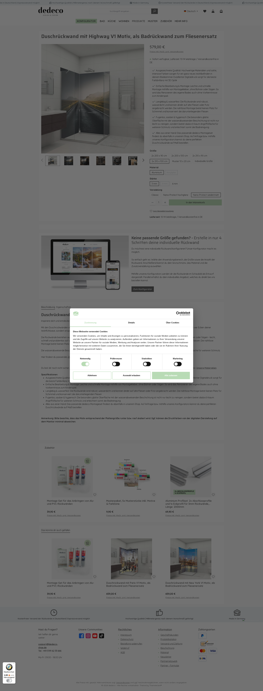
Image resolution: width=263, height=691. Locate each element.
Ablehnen (92, 375)
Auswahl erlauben (131, 375)
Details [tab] (131, 322)
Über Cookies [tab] (172, 322)
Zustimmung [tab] (90, 322)
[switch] (116, 364)
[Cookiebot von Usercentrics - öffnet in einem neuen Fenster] (178, 314)
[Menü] (13, 664)
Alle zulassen (171, 375)
